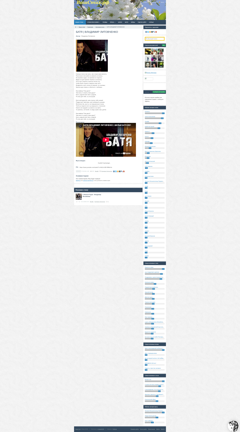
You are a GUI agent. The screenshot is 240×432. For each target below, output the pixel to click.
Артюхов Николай (150, 161)
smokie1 (147, 231)
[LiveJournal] (122, 171)
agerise (147, 241)
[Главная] (75, 27)
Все (164, 45)
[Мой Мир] (120, 171)
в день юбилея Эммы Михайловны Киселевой (158, 322)
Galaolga (147, 141)
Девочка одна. (149, 297)
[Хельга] (154, 60)
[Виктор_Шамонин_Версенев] (161, 67)
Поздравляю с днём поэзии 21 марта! (155, 277)
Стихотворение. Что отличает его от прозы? (157, 389)
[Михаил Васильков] (148, 60)
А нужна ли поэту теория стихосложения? (156, 384)
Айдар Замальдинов (150, 416)
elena (146, 226)
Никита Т (147, 131)
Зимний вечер (149, 292)
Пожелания (148, 307)
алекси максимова (150, 116)
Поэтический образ (150, 399)
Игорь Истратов (149, 211)
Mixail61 (97, 171)
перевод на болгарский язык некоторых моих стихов (159, 327)
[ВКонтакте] (114, 171)
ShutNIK (147, 121)
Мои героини (148, 317)
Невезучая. (148, 312)
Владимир (148, 156)
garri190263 (148, 196)
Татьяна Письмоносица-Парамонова (155, 181)
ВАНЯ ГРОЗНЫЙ (149, 216)
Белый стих (148, 379)
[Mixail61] (161, 60)
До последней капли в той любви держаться (157, 358)
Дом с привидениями (151, 353)
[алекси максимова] (161, 54)
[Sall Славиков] (148, 54)
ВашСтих (77, 429)
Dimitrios (147, 111)
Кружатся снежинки (150, 332)
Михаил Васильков (150, 146)
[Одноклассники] (118, 171)
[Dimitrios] (148, 67)
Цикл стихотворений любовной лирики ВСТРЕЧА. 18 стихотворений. (164, 348)
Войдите (78, 180)
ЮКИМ (147, 256)
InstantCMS (101, 429)
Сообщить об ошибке (159, 92)
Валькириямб (148, 246)
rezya (146, 251)
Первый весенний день (151, 287)
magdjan (147, 171)
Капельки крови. (149, 282)
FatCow (115, 429)
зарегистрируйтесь (88, 180)
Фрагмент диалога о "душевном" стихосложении (158, 394)
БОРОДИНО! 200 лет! (150, 363)
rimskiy (147, 221)
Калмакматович (149, 176)
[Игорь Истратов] (154, 54)
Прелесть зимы (149, 267)
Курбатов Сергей (149, 126)
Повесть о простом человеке (153, 368)
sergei (146, 186)
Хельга (147, 136)
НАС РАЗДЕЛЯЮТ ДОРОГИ (152, 272)
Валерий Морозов (150, 236)
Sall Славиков (148, 166)
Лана (146, 191)
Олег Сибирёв (149, 421)
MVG (146, 206)
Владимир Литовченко (106, 171)
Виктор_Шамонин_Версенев (153, 151)
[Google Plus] (124, 171)
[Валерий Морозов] (154, 67)
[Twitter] (116, 171)
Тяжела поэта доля (150, 302)
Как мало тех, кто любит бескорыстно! (155, 337)
